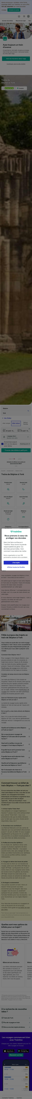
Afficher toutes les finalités (16, 567)
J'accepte (16, 562)
